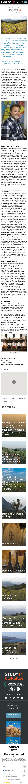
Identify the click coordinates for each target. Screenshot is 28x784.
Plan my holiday (13, 707)
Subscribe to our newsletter (13, 715)
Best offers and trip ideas (13, 705)
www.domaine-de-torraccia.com (12, 365)
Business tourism (13, 708)
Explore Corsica (13, 704)
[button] (18, 2)
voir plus (14, 658)
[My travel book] (22, 2)
